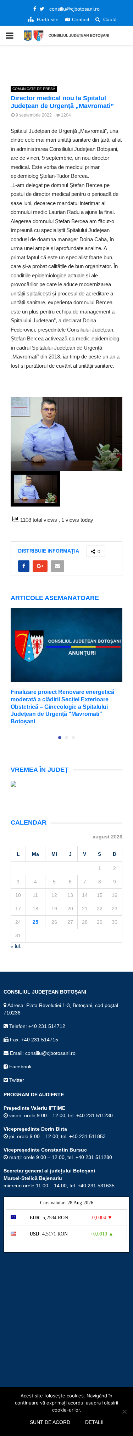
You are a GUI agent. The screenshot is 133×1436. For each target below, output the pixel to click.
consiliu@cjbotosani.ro (74, 9)
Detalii (94, 1422)
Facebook (20, 1066)
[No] (124, 1411)
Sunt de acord (50, 1422)
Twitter (16, 1080)
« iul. (16, 946)
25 (35, 922)
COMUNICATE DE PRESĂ (33, 89)
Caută (109, 19)
